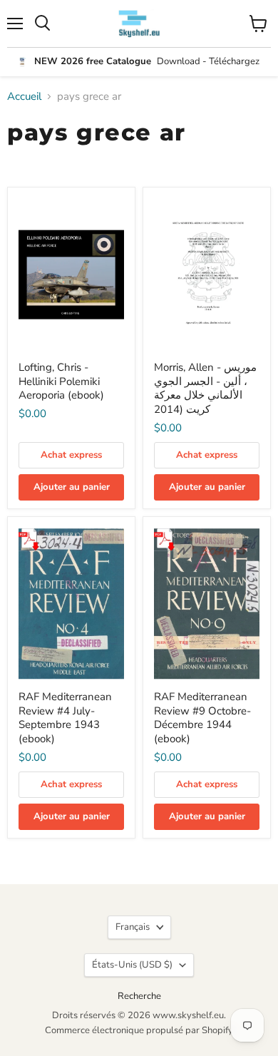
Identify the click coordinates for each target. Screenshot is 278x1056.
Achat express (71, 454)
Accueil (24, 97)
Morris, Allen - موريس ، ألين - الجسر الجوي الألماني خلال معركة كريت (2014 (205, 388)
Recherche (139, 996)
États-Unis (132, 964)
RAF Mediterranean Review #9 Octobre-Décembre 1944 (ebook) (202, 718)
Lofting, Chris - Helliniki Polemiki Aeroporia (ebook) (61, 381)
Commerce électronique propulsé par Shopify (139, 1030)
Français (132, 927)
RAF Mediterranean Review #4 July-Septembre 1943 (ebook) (65, 718)
